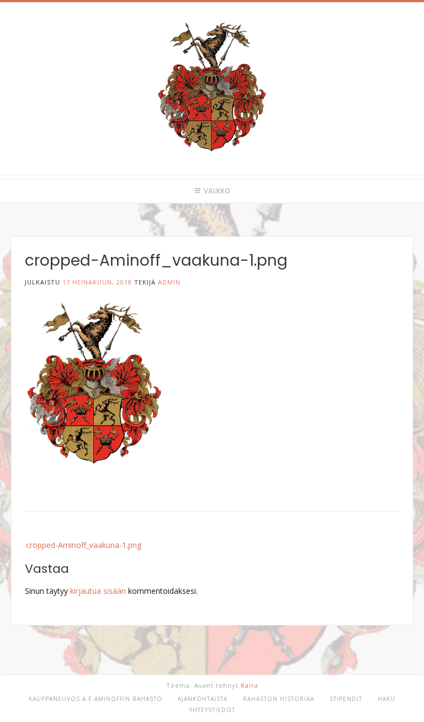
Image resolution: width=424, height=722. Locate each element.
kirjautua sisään (98, 591)
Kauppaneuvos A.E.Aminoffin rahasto (95, 699)
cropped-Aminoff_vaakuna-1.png (83, 545)
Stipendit (346, 699)
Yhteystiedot (212, 710)
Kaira (249, 685)
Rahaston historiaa (278, 699)
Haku (386, 699)
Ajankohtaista (202, 699)
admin (169, 282)
